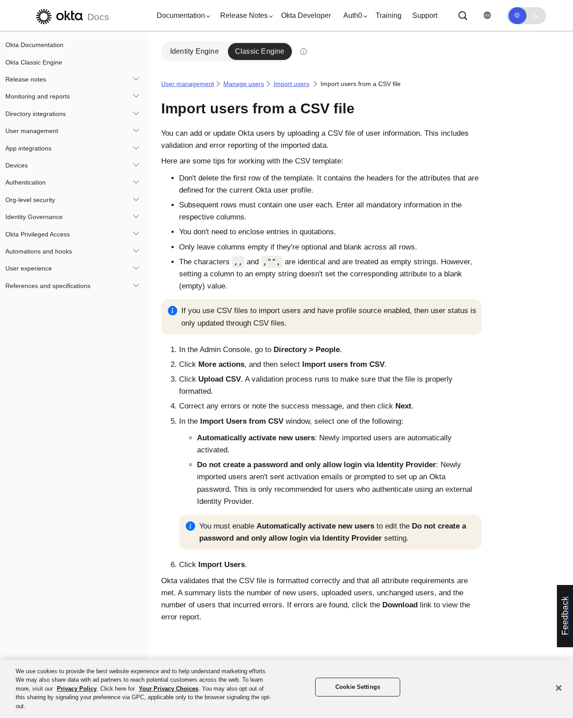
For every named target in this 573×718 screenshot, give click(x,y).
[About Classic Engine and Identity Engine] (303, 51)
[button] (181, 15)
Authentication (25, 182)
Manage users (243, 83)
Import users (291, 83)
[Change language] (487, 15)
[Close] (559, 688)
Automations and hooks (38, 251)
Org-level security (30, 199)
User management (31, 130)
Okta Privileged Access (37, 233)
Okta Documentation (34, 44)
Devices (16, 165)
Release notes (25, 79)
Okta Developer (306, 15)
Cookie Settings (357, 687)
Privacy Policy (77, 688)
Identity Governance (34, 216)
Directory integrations (35, 113)
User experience (28, 268)
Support (424, 15)
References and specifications (47, 285)
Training (389, 15)
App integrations (28, 147)
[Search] (463, 16)
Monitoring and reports (37, 96)
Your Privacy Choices (168, 688)
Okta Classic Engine (33, 61)
